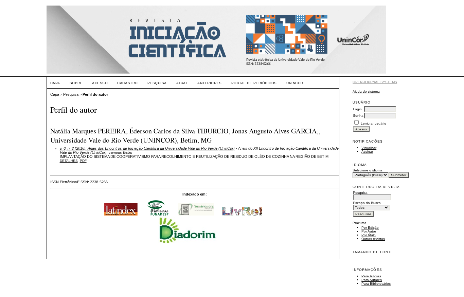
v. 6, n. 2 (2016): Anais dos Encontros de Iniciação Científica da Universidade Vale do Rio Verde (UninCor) (147, 148)
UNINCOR (294, 83)
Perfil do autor (95, 94)
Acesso (100, 83)
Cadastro (127, 83)
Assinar (367, 151)
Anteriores (209, 83)
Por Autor (368, 231)
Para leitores (371, 276)
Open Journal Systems (375, 82)
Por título (368, 235)
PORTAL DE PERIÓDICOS (254, 83)
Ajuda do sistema (366, 91)
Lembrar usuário (373, 123)
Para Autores (371, 280)
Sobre (76, 83)
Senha (358, 115)
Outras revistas (373, 239)
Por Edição (370, 227)
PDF (83, 161)
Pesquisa (157, 83)
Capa (55, 83)
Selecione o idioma (367, 170)
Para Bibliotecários (376, 283)
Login (357, 109)
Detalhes (69, 161)
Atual (182, 83)
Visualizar (368, 148)
